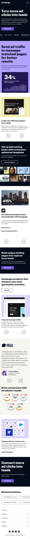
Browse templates (9, 162)
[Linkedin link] (10, 531)
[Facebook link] (13, 531)
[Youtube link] (19, 531)
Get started (7, 28)
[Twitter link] (16, 531)
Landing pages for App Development (11, 502)
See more (7, 290)
